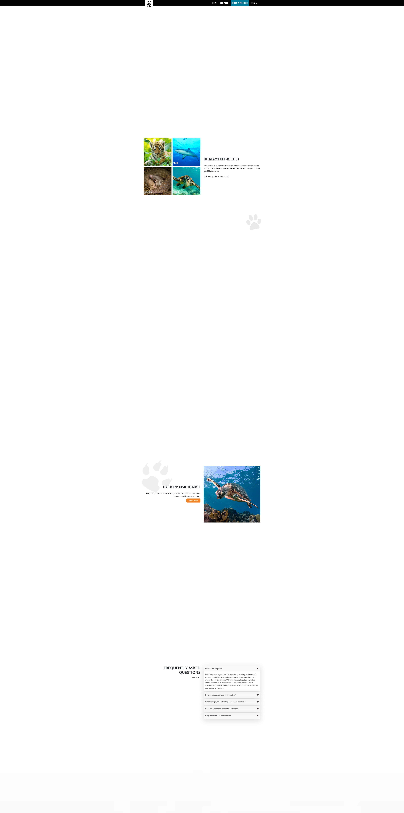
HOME (214, 3)
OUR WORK (224, 3)
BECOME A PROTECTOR (240, 3)
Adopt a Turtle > (193, 500)
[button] (232, 669)
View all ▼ (195, 677)
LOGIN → (254, 3)
